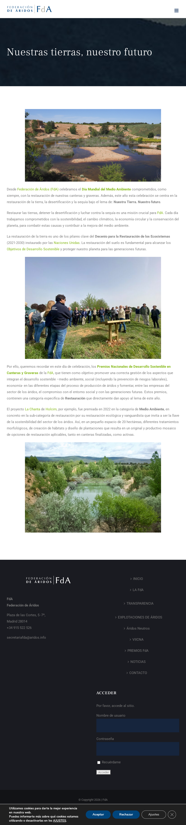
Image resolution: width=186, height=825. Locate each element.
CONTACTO (138, 673)
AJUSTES (59, 821)
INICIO (138, 579)
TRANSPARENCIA (140, 603)
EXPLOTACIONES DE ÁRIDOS (140, 617)
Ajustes (153, 814)
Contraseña (105, 739)
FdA (160, 213)
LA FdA (138, 590)
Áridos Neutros (138, 628)
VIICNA (138, 640)
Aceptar (98, 814)
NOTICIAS (138, 662)
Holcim (51, 409)
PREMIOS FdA (138, 651)
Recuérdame (111, 762)
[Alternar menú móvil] (176, 10)
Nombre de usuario (110, 715)
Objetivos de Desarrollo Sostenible (33, 249)
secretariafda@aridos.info (26, 637)
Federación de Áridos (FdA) (38, 189)
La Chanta (32, 409)
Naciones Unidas (67, 243)
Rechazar (126, 814)
